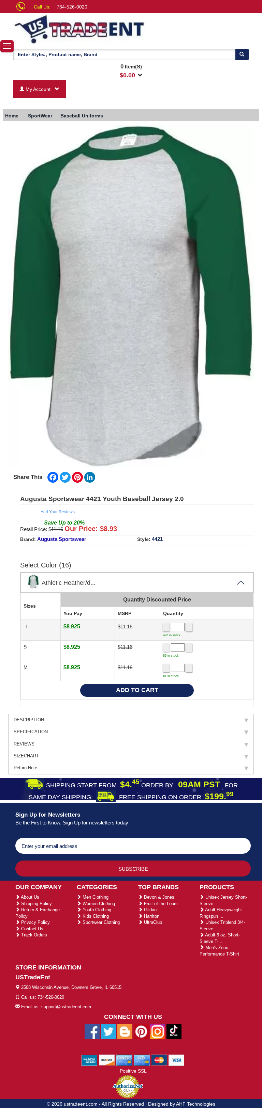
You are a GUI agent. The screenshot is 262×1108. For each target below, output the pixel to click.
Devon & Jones (158, 897)
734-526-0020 (72, 7)
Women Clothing (98, 903)
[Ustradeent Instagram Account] (157, 1031)
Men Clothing (94, 897)
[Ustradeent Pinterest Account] (141, 1031)
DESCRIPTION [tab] (29, 719)
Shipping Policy (36, 903)
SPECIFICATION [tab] (31, 731)
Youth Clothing (96, 909)
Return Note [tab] (25, 767)
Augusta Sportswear (61, 539)
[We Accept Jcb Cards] (142, 1059)
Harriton (151, 916)
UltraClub (152, 922)
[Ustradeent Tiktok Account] (173, 1031)
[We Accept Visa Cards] (177, 1059)
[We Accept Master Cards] (159, 1059)
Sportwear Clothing (100, 922)
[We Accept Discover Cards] (107, 1059)
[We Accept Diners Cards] (124, 1059)
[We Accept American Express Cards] (90, 1059)
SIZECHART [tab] (26, 755)
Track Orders (33, 934)
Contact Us (31, 928)
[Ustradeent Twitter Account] (108, 1031)
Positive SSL (133, 1071)
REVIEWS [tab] (24, 743)
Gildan (150, 909)
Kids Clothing (95, 916)
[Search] (242, 54)
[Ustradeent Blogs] (124, 1031)
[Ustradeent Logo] (79, 28)
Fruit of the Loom (160, 903)
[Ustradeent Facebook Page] (92, 1031)
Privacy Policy (35, 922)
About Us (29, 897)
